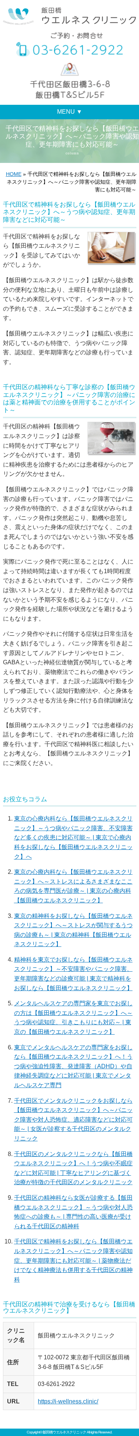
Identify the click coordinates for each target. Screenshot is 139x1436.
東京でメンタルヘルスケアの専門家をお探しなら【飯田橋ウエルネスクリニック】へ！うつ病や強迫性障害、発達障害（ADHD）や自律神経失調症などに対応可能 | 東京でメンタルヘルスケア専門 (73, 1066)
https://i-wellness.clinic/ (68, 1401)
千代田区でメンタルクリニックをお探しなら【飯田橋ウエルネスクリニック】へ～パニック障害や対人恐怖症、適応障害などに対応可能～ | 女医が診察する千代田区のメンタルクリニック (73, 1120)
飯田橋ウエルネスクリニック (64, 1432)
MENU (69, 111)
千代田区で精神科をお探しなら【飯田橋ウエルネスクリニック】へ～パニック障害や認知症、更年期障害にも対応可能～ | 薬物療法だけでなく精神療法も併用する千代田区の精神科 (73, 1260)
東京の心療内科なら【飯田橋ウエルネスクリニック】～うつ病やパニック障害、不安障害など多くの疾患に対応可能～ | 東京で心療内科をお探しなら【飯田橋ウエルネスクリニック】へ (73, 837)
